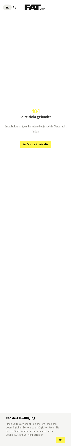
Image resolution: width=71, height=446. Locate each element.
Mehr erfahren (35, 434)
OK (60, 439)
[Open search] (14, 7)
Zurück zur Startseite (35, 144)
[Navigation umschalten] (7, 7)
